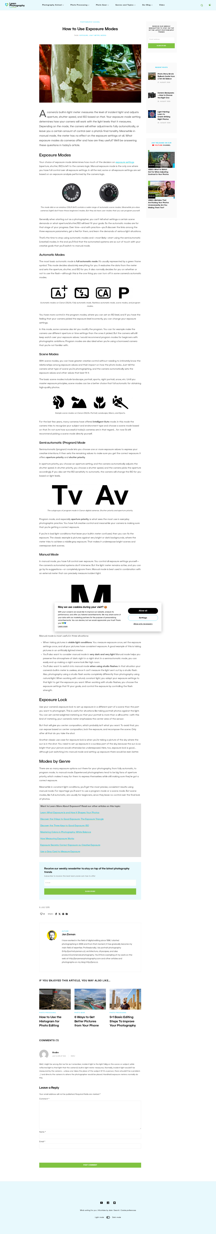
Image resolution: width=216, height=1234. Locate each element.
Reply (73, 1056)
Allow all (143, 611)
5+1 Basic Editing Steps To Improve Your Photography (123, 1021)
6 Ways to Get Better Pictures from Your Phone (86, 1021)
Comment (44, 1099)
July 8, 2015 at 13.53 (59, 1056)
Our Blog (146, 5)
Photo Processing (78, 5)
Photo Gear (101, 5)
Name (42, 1132)
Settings (143, 618)
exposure (84, 35)
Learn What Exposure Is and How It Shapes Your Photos (69, 813)
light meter (94, 35)
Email (42, 1142)
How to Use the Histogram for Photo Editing (50, 1021)
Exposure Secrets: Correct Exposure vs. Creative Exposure (70, 845)
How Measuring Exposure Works (57, 839)
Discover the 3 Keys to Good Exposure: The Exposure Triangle (72, 819)
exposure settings (125, 162)
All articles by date (105, 1210)
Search (116, 1210)
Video (162, 5)
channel (162, 145)
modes (103, 35)
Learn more (63, 626)
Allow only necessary (143, 624)
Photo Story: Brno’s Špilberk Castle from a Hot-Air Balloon (166, 76)
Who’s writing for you (88, 1210)
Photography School (52, 5)
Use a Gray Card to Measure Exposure (60, 852)
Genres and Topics (125, 5)
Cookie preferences (128, 1210)
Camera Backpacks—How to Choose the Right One (166, 95)
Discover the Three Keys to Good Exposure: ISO (64, 826)
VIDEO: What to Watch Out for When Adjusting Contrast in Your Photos (158, 172)
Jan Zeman (68, 934)
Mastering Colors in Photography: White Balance (65, 832)
